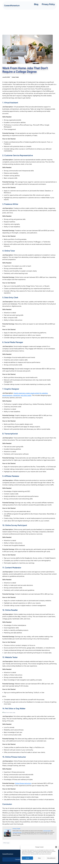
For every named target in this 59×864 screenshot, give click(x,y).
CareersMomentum (12, 5)
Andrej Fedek (15, 77)
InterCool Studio (47, 830)
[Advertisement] (29, 22)
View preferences (51, 858)
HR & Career (6, 843)
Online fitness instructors (23, 783)
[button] (56, 847)
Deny (39, 858)
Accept (27, 858)
